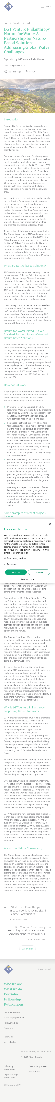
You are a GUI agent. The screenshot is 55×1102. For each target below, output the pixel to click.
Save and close (27, 579)
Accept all (16, 572)
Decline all (39, 572)
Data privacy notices (16, 558)
